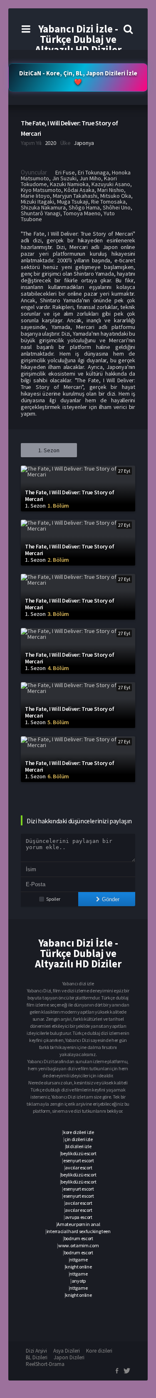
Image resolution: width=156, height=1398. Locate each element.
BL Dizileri (36, 1357)
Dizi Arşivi (36, 1350)
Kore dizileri (99, 1350)
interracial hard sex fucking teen (79, 1231)
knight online (78, 1266)
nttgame (78, 1259)
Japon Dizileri (69, 1357)
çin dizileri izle (78, 1139)
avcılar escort (78, 1167)
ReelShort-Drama (45, 1364)
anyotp (79, 1281)
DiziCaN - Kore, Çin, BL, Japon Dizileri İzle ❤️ (78, 77)
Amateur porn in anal (78, 1224)
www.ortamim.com (78, 1245)
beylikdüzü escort (78, 1153)
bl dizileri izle (78, 1146)
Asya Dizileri (66, 1350)
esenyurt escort (78, 1160)
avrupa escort (78, 1217)
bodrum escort (78, 1238)
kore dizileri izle (78, 1132)
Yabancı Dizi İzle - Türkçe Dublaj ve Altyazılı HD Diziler (78, 39)
